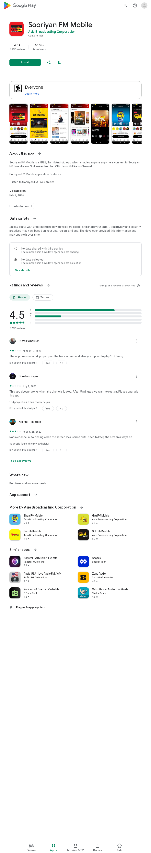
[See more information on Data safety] (35, 218)
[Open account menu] (144, 5)
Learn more (32, 93)
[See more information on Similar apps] (35, 549)
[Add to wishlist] (59, 62)
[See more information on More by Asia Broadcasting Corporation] (81, 507)
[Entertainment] (22, 206)
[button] (18, 124)
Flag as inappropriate (27, 607)
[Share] (48, 62)
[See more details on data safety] (23, 270)
